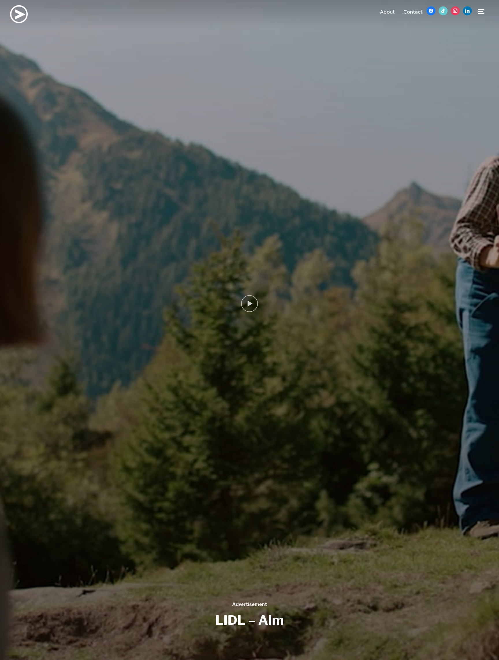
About (387, 12)
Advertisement (249, 604)
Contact (412, 12)
